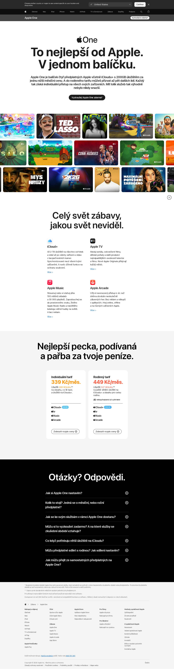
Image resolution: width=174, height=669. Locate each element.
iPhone (27, 622)
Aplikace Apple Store (82, 612)
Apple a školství (104, 624)
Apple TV (53, 631)
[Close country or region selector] (148, 4)
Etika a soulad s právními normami (133, 645)
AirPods (27, 629)
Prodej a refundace (81, 665)
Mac (26, 616)
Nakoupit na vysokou (106, 627)
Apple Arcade (54, 637)
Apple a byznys (104, 612)
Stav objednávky (80, 616)
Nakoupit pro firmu (106, 616)
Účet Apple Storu (56, 616)
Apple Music (54, 634)
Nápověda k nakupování (83, 619)
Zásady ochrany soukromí (34, 665)
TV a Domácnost (30, 632)
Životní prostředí (130, 616)
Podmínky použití (66, 665)
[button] (110, 4)
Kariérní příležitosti (131, 634)
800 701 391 (70, 656)
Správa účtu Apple (56, 612)
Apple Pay (28, 647)
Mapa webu (94, 665)
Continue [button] (140, 4)
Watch (27, 626)
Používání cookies (51, 665)
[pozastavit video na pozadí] (169, 197)
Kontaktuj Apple (130, 649)
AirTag (27, 635)
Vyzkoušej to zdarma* (140, 18)
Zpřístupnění (128, 612)
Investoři (127, 640)
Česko (147, 663)
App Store (53, 640)
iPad (26, 619)
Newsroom (128, 627)
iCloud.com (54, 619)
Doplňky (27, 639)
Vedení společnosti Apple (133, 631)
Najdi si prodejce (47, 656)
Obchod (27, 612)
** (72, 387)
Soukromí (127, 619)
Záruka (127, 637)
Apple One (31, 17)
